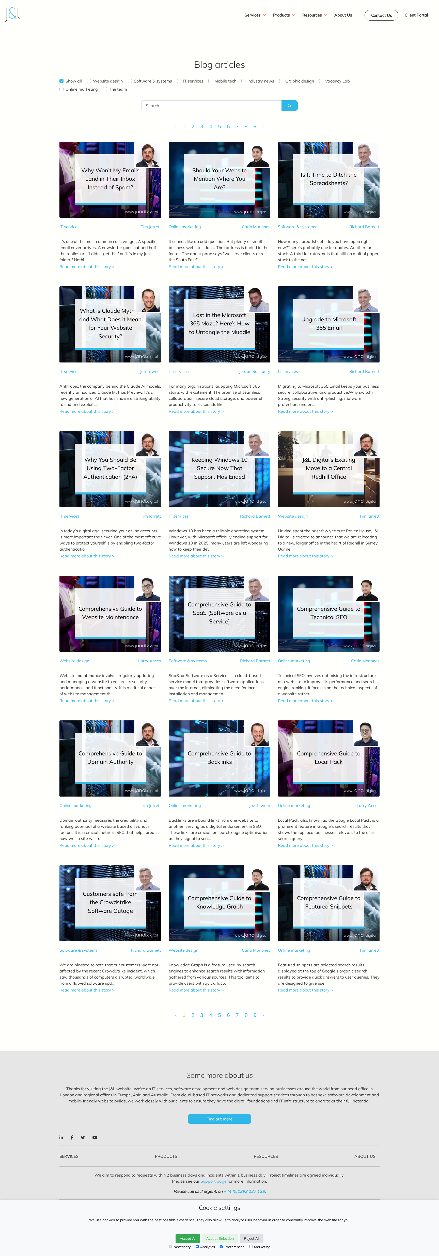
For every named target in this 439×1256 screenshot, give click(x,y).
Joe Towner (150, 371)
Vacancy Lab (337, 81)
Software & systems (153, 81)
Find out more (219, 1118)
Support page (213, 1181)
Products (166, 1156)
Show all (74, 81)
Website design (108, 81)
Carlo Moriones (256, 226)
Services (69, 1156)
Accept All (188, 1238)
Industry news (260, 81)
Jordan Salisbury (254, 371)
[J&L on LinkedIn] (61, 1137)
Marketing (262, 1247)
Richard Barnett (364, 226)
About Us (364, 1156)
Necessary (182, 1247)
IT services (193, 81)
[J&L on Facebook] (72, 1137)
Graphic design (299, 81)
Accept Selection (220, 1238)
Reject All (251, 1238)
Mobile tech (225, 81)
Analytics (207, 1247)
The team (118, 89)
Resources (266, 1156)
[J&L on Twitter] (83, 1137)
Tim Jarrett (151, 226)
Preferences (234, 1247)
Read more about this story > (87, 266)
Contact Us (381, 15)
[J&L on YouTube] (94, 1137)
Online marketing (82, 89)
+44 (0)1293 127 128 (244, 1191)
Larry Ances (149, 660)
